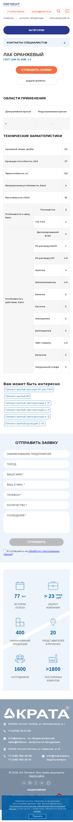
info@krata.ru (16, 738)
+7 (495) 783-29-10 (19, 759)
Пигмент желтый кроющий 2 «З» (24, 423)
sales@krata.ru (42, 11)
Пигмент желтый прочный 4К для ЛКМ (29, 389)
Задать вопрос (56, 759)
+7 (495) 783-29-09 (20, 755)
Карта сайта (36, 776)
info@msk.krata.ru (58, 755)
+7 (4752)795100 (15, 11)
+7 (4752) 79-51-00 (19, 730)
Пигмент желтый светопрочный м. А (27, 409)
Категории (36, 30)
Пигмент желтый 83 (17, 396)
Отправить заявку (36, 70)
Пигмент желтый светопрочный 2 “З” (27, 403)
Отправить (37, 542)
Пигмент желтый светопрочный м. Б (27, 416)
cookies (37, 811)
